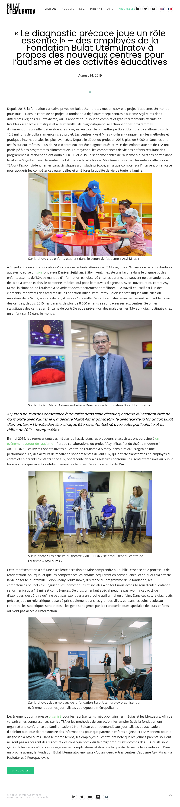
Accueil (68, 8)
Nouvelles (127, 8)
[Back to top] (170, 795)
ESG (82, 8)
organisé (55, 716)
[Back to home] (21, 9)
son (39, 272)
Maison (50, 8)
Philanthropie (102, 8)
